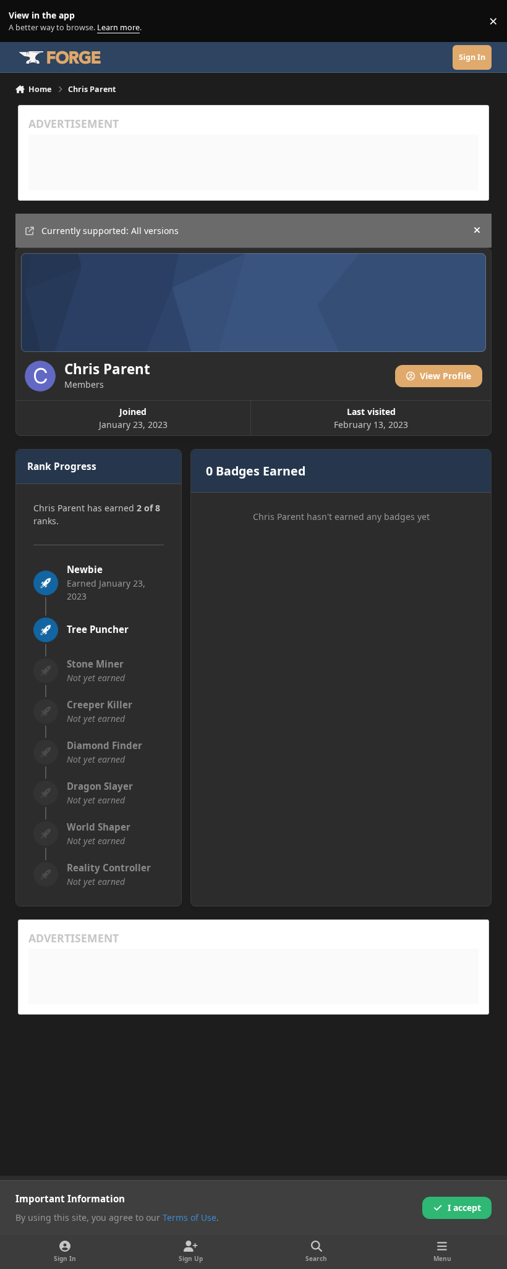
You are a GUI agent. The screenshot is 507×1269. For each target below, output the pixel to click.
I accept (464, 1207)
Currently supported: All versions (110, 231)
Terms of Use (189, 1217)
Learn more (24, 21)
